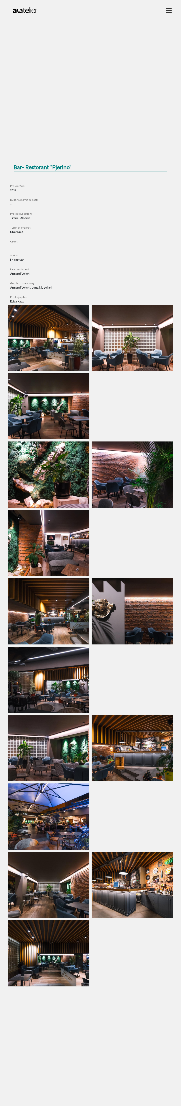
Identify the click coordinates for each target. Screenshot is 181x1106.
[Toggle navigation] (168, 10)
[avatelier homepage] (25, 9)
